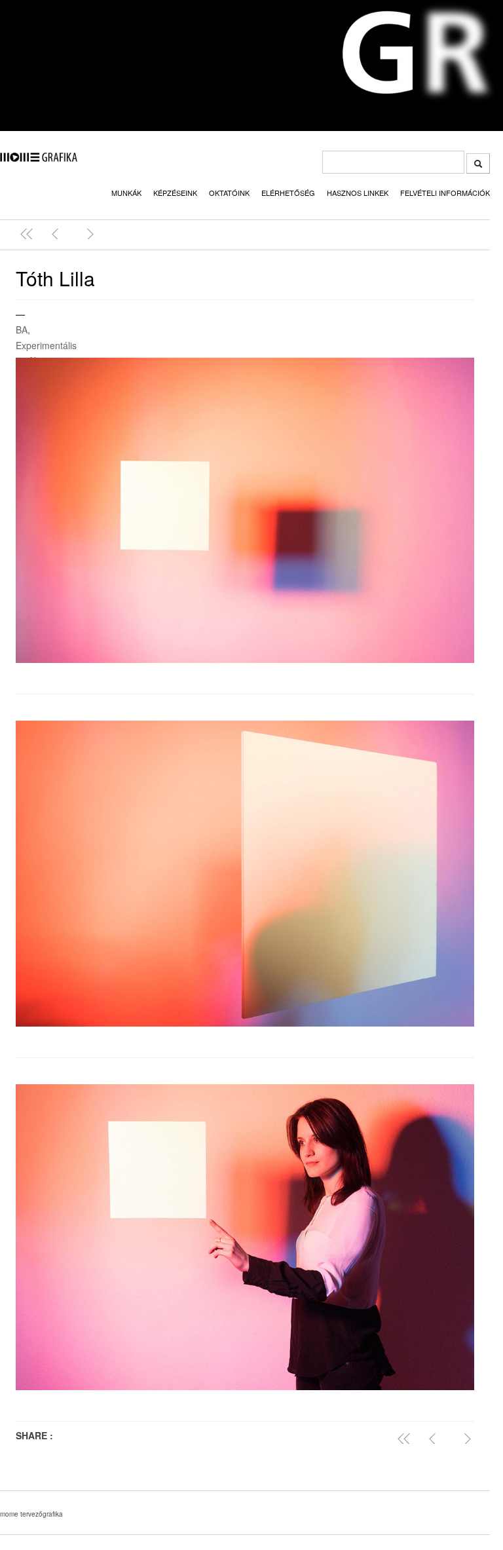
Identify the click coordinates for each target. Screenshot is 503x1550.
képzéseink (175, 192)
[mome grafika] (38, 157)
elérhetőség (288, 192)
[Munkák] (29, 233)
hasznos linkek (357, 192)
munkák (126, 192)
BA (22, 329)
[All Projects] (407, 1438)
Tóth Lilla (55, 278)
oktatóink (229, 192)
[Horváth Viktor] (58, 233)
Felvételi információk (445, 192)
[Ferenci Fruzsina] (87, 233)
